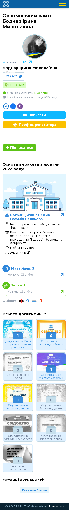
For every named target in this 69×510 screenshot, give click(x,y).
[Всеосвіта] (6, 4)
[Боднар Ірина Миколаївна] (34, 46)
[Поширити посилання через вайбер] (20, 106)
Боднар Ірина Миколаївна (30, 67)
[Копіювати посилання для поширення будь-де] (6, 106)
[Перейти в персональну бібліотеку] (36, 272)
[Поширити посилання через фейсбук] (13, 106)
